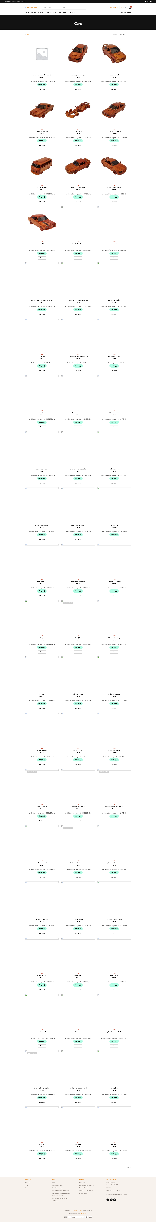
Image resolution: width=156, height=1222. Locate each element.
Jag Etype (78, 1144)
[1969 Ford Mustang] (114, 616)
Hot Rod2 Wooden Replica (114, 919)
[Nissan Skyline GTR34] (114, 166)
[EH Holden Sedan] (114, 222)
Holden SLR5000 (42, 750)
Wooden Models (78, 1210)
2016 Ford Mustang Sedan (78, 469)
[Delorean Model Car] (42, 898)
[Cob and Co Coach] (78, 391)
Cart (122, 7)
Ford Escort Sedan (41, 469)
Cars (42, 73)
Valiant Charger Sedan (78, 525)
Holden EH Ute (114, 469)
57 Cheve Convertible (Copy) (42, 75)
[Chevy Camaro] (42, 391)
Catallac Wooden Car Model (78, 1088)
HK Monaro (41, 694)
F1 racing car (78, 131)
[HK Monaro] (42, 673)
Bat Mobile (42, 356)
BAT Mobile (114, 1088)
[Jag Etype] (78, 1123)
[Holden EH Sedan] (78, 673)
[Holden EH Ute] (114, 448)
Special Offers (126, 13)
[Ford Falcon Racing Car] (114, 391)
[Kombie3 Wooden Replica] (42, 1010)
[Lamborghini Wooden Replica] (42, 842)
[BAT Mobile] (114, 1067)
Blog (64, 13)
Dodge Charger (42, 807)
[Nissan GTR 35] (42, 954)
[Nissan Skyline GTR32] (78, 166)
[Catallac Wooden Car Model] (78, 1067)
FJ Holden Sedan (78, 919)
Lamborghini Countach (78, 582)
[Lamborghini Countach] (78, 560)
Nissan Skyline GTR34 (114, 188)
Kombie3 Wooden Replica (42, 1032)
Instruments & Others (57, 1185)
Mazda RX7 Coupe (78, 244)
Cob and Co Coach (78, 413)
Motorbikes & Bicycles (58, 1188)
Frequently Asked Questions (86, 1185)
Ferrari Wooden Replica (78, 807)
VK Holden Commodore (114, 863)
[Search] (84, 7)
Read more (78, 652)
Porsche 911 (114, 525)
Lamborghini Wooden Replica (42, 863)
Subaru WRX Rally (114, 75)
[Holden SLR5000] (42, 729)
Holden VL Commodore (114, 131)
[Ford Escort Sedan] (42, 448)
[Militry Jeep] (42, 616)
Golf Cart (114, 1144)
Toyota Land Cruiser (114, 356)
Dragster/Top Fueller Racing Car (78, 356)
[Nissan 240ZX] (78, 954)
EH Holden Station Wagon (78, 863)
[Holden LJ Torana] (78, 616)
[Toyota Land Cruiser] (114, 335)
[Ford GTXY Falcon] (78, 729)
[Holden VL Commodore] (114, 110)
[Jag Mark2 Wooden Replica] (114, 1010)
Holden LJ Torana (78, 638)
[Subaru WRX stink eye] (78, 54)
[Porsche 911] (114, 504)
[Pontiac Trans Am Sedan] (42, 504)
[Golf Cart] (114, 1123)
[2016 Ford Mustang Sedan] (78, 448)
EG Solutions (84, 1213)
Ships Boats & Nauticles (58, 1196)
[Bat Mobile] (42, 335)
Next (127, 1167)
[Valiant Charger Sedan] (78, 504)
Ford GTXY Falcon (78, 750)
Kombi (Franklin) (42, 188)
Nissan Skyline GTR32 (78, 188)
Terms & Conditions (84, 1188)
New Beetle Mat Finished (41, 1088)
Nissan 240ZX (78, 976)
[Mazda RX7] (42, 1123)
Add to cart (42, 89)
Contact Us (71, 13)
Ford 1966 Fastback (42, 131)
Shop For (41, 13)
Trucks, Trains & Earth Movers (60, 1198)
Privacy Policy (83, 1193)
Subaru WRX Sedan (114, 300)
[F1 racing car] (78, 110)
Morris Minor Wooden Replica (114, 807)
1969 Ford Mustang (114, 638)
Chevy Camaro (42, 413)
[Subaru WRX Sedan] (114, 279)
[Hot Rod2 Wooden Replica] (114, 898)
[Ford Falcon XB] (42, 560)
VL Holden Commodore (114, 582)
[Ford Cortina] (114, 954)
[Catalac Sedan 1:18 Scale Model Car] (42, 279)
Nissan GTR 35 (41, 976)
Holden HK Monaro (42, 244)
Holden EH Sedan (78, 694)
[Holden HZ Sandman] (114, 673)
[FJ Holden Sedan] (78, 898)
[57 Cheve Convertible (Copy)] (42, 54)
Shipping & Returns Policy (86, 1190)
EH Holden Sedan (114, 244)
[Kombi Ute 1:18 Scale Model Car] (78, 279)
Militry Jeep (41, 638)
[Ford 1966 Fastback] (42, 110)
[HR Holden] (78, 1010)
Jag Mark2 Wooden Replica (114, 1032)
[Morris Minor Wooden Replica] (114, 785)
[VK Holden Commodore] (114, 842)
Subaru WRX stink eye (78, 75)
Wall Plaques (55, 1201)
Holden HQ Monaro (114, 750)
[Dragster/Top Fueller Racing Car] (78, 335)
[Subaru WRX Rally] (114, 54)
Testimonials (51, 13)
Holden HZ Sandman (114, 694)
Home (27, 13)
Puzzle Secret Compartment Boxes (61, 1193)
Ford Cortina (114, 976)
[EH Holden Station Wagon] (78, 842)
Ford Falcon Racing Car (114, 413)
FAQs (59, 13)
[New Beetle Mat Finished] (42, 1067)
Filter (28, 35)
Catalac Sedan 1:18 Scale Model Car (42, 300)
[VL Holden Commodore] (114, 560)
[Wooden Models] (31, 8)
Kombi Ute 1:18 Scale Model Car (78, 300)
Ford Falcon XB (41, 582)
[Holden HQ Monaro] (114, 729)
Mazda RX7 (41, 1144)
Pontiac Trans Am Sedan (42, 525)
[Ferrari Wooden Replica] (78, 785)
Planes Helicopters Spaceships (60, 1190)
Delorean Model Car (42, 919)
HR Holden (78, 1032)
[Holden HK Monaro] (42, 222)
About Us (33, 13)
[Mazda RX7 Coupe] (78, 222)
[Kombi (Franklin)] (42, 166)
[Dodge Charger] (42, 785)
